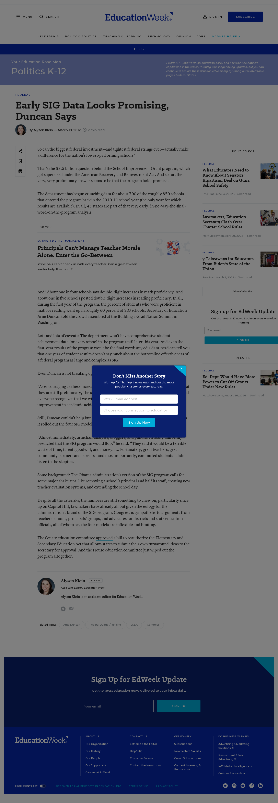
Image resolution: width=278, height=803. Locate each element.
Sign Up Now (139, 422)
